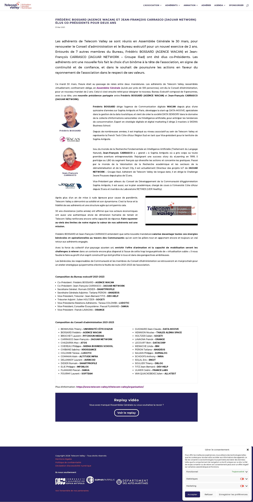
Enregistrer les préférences (233, 494)
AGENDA (218, 5)
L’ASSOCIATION (151, 5)
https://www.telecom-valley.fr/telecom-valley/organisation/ (110, 387)
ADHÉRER (206, 5)
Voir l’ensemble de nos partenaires (72, 490)
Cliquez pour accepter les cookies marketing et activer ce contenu (171, 210)
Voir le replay (126, 412)
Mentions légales (63, 459)
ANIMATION (189, 5)
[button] (247, 449)
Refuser (209, 494)
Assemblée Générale (108, 88)
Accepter (192, 494)
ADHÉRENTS (171, 5)
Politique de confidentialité (68, 462)
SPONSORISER (236, 5)
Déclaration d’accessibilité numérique (73, 466)
